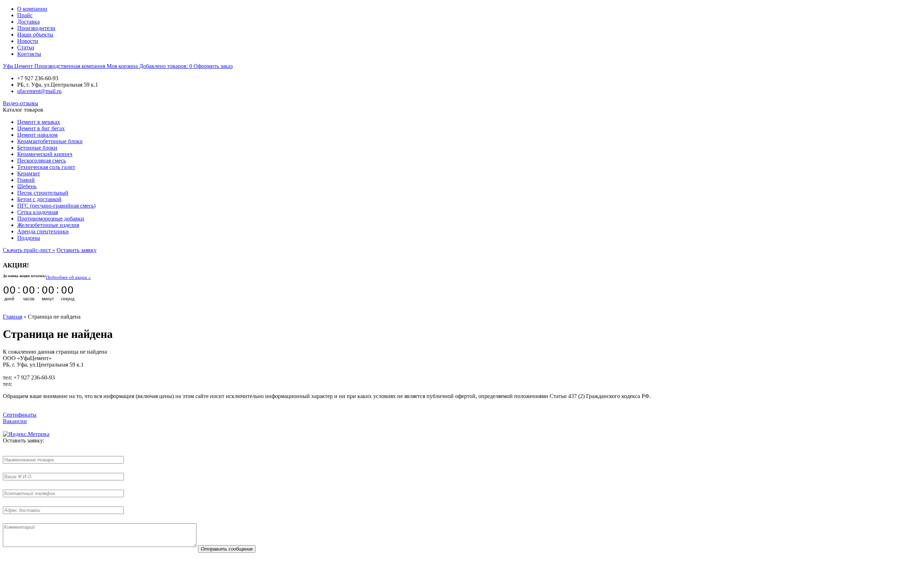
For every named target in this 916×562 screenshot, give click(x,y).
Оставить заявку (77, 250)
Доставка (28, 22)
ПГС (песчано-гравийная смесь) (56, 206)
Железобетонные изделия (48, 225)
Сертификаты (19, 415)
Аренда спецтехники (43, 231)
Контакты (29, 54)
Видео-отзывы (20, 103)
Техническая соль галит (46, 167)
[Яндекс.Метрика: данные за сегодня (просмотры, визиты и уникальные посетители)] (26, 434)
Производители (36, 28)
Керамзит (28, 173)
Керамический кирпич (44, 154)
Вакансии (15, 421)
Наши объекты (35, 35)
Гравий (26, 180)
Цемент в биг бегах (41, 128)
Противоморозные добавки (50, 218)
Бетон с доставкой (39, 199)
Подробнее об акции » (68, 277)
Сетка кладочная (37, 212)
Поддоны (28, 238)
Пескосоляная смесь (41, 161)
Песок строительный (42, 193)
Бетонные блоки (37, 148)
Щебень (26, 186)
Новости (27, 41)
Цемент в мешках (38, 122)
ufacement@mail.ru (39, 91)
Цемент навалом (37, 135)
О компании (32, 9)
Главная (12, 317)
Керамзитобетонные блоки (50, 141)
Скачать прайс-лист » (29, 250)
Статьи (25, 47)
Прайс (25, 15)
